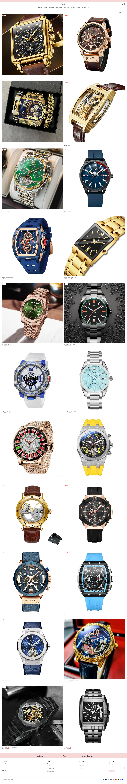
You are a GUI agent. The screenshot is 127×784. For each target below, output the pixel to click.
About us (48, 763)
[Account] (122, 4)
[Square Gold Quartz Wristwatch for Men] (32, 111)
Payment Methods (81, 765)
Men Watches (73, 7)
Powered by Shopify (10, 779)
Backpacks (84, 7)
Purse (88, 7)
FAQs (79, 763)
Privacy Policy (49, 765)
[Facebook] (3, 770)
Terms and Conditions (50, 771)
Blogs (48, 769)
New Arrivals (40, 7)
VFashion (6, 779)
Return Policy (81, 768)
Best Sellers (45, 7)
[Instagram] (5, 770)
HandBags (78, 7)
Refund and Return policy (51, 768)
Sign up (111, 771)
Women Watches (66, 7)
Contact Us (48, 766)
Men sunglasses (51, 7)
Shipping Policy (81, 766)
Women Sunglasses (59, 7)
